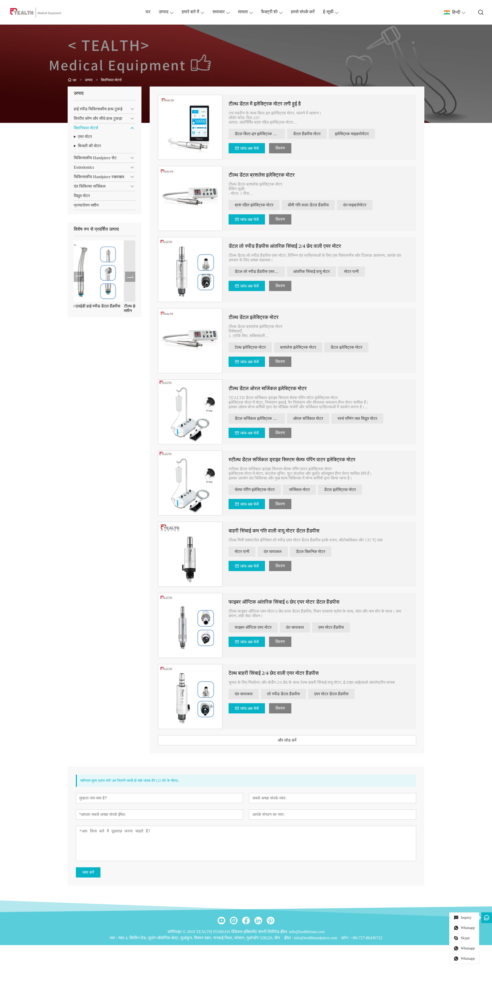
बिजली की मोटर (89, 146)
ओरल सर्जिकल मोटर (308, 418)
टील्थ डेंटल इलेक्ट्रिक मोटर (254, 317)
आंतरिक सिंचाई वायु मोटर (311, 271)
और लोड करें (287, 740)
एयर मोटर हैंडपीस (331, 627)
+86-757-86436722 (366, 938)
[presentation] (79, 277)
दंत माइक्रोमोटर (354, 205)
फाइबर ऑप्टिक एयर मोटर (253, 627)
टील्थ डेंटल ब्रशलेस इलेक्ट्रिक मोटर (262, 175)
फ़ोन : (346, 938)
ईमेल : (289, 938)
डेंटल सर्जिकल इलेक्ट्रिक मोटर (257, 418)
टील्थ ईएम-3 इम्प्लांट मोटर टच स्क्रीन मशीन (101, 308)
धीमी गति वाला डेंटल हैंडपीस (308, 205)
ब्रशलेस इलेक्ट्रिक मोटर (298, 347)
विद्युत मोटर (82, 196)
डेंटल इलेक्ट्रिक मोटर (346, 347)
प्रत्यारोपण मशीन (86, 205)
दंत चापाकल (273, 551)
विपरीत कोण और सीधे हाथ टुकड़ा (98, 118)
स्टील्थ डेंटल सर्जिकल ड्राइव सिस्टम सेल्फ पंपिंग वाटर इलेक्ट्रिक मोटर (292, 459)
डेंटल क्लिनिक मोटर (310, 551)
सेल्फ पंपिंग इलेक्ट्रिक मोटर (255, 489)
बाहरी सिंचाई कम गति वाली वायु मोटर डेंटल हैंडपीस (274, 530)
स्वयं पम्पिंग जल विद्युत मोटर (357, 418)
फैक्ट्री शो (269, 12)
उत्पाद (163, 12)
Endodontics (84, 167)
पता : (114, 938)
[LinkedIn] (258, 920)
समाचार (218, 12)
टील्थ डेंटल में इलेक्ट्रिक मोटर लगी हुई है (265, 103)
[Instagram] (234, 920)
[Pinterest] (270, 920)
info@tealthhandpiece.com (315, 938)
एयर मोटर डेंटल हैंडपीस (331, 694)
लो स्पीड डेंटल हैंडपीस (283, 694)
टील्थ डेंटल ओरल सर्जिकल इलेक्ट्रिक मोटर (268, 388)
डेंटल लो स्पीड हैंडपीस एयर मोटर (259, 271)
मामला (243, 12)
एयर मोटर (85, 136)
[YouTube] (221, 920)
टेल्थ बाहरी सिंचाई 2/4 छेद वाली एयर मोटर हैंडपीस (274, 673)
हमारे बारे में (190, 12)
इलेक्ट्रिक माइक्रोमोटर (352, 134)
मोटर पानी (351, 271)
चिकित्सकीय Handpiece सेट (95, 158)
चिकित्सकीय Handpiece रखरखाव (99, 177)
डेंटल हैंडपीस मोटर (307, 134)
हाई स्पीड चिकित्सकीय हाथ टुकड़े (98, 109)
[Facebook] (246, 920)
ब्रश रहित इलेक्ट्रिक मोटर (254, 205)
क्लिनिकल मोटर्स (86, 128)
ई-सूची (328, 12)
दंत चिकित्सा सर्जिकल (90, 186)
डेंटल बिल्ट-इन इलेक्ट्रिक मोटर (257, 134)
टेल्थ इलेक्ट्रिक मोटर (250, 347)
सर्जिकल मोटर (299, 489)
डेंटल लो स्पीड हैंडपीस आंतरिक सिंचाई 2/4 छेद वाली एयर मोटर (285, 246)
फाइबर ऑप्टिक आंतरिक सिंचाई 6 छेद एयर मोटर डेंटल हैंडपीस (284, 602)
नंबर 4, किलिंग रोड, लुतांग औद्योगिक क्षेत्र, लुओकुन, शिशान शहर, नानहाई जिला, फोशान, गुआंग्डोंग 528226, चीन (199, 938)
